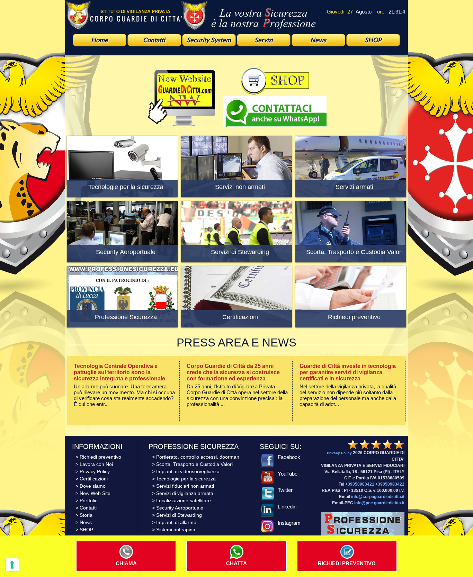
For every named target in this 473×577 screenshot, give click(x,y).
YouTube (287, 474)
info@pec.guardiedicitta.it (379, 503)
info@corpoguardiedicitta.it (377, 496)
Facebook (289, 457)
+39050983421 (359, 484)
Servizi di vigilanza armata (184, 493)
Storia (86, 515)
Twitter (285, 490)
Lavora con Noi (96, 464)
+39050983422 (389, 484)
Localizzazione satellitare (183, 500)
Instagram (289, 523)
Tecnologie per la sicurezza (186, 478)
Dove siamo (93, 486)
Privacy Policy (95, 471)
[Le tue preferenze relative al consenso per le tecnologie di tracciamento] (12, 564)
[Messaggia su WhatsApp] (275, 125)
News (318, 40)
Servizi (264, 40)
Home (99, 40)
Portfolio (89, 500)
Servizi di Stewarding (179, 515)
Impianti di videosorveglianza (188, 471)
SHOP (373, 40)
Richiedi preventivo (100, 457)
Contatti (154, 40)
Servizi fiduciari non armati (185, 486)
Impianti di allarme (176, 522)
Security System (209, 40)
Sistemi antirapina (175, 529)
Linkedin (287, 507)
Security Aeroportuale (179, 508)
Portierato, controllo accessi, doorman (197, 457)
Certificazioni (94, 478)
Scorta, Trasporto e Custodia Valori (194, 464)
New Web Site (95, 493)
